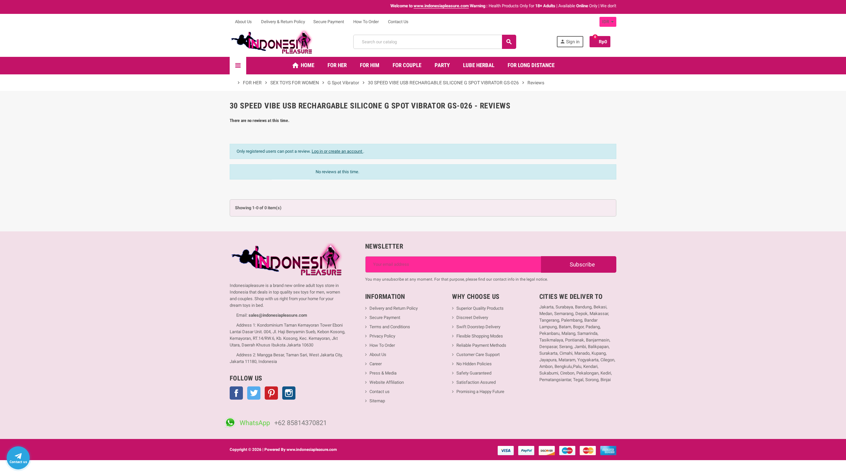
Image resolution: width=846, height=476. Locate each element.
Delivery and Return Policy (393, 308)
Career (375, 363)
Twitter (253, 393)
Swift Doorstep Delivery (478, 326)
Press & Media (383, 373)
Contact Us (397, 21)
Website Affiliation (386, 382)
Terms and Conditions (389, 326)
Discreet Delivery (472, 317)
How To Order (365, 21)
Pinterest (271, 393)
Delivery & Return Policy (282, 21)
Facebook (236, 393)
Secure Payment (328, 21)
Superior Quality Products (480, 308)
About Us (243, 21)
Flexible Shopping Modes (479, 336)
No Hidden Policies (474, 363)
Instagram (288, 393)
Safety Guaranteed (473, 373)
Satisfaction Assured (476, 382)
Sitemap (377, 400)
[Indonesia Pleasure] (271, 41)
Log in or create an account (337, 151)
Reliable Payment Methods (481, 345)
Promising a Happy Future (480, 391)
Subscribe (581, 264)
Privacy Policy (382, 336)
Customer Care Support (478, 354)
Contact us (379, 391)
